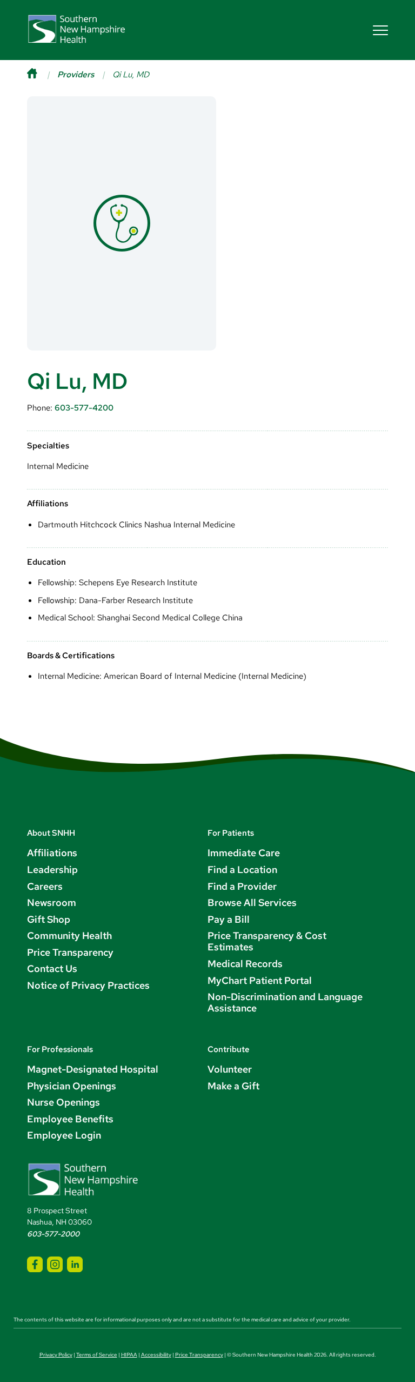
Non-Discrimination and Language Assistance (285, 1002)
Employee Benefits (70, 1119)
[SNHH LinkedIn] (75, 1264)
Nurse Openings (63, 1102)
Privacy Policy (55, 1354)
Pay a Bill (229, 919)
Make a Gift (233, 1086)
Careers (45, 886)
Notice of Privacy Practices (88, 985)
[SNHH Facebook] (35, 1264)
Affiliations (52, 853)
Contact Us (52, 968)
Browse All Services (252, 902)
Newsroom (51, 902)
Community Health (69, 935)
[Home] (42, 74)
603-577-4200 (84, 407)
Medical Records (245, 963)
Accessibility (156, 1354)
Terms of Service (96, 1354)
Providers (75, 74)
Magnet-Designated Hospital (92, 1069)
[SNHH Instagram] (55, 1264)
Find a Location (242, 869)
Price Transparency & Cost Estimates (267, 941)
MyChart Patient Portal (260, 980)
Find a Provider (242, 886)
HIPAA (129, 1354)
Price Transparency (70, 952)
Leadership (52, 869)
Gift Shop (48, 919)
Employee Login (64, 1135)
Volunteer (230, 1069)
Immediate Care (244, 853)
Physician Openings (71, 1086)
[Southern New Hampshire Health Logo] (83, 1194)
